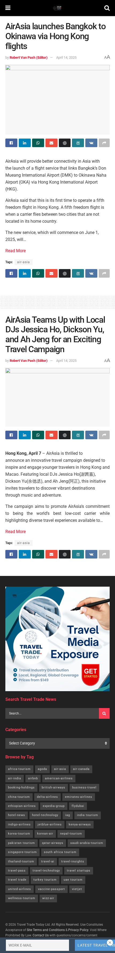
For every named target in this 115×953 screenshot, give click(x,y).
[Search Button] (107, 8)
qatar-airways (52, 843)
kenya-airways (80, 824)
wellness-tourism (21, 898)
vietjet (77, 889)
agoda (42, 769)
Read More (15, 250)
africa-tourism (19, 769)
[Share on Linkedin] (25, 143)
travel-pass (17, 870)
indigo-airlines (19, 824)
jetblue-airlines (50, 824)
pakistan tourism (21, 843)
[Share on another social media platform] (104, 143)
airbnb (33, 778)
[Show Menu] (7, 8)
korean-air (45, 833)
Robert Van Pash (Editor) (29, 57)
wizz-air (48, 898)
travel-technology (46, 870)
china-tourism (19, 797)
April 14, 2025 (66, 57)
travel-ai (47, 861)
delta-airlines (47, 797)
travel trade (17, 879)
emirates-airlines (78, 797)
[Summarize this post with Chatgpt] (65, 143)
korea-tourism (19, 833)
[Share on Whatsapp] (38, 143)
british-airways (53, 787)
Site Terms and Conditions (46, 930)
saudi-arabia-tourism (86, 843)
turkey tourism (45, 879)
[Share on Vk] (91, 143)
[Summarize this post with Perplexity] (78, 143)
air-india (14, 778)
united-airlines (19, 889)
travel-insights (72, 861)
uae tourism (73, 879)
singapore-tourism (22, 852)
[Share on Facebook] (11, 143)
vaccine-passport (51, 889)
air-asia (23, 262)
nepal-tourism (71, 833)
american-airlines (59, 778)
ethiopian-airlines (22, 806)
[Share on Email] (51, 143)
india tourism (87, 815)
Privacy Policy (78, 930)
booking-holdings (21, 787)
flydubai (78, 806)
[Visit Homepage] (57, 8)
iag (67, 815)
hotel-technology (45, 815)
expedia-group (54, 806)
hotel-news (16, 815)
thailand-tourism (21, 861)
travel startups (78, 870)
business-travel (84, 787)
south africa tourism (60, 852)
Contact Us (41, 935)
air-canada (81, 769)
